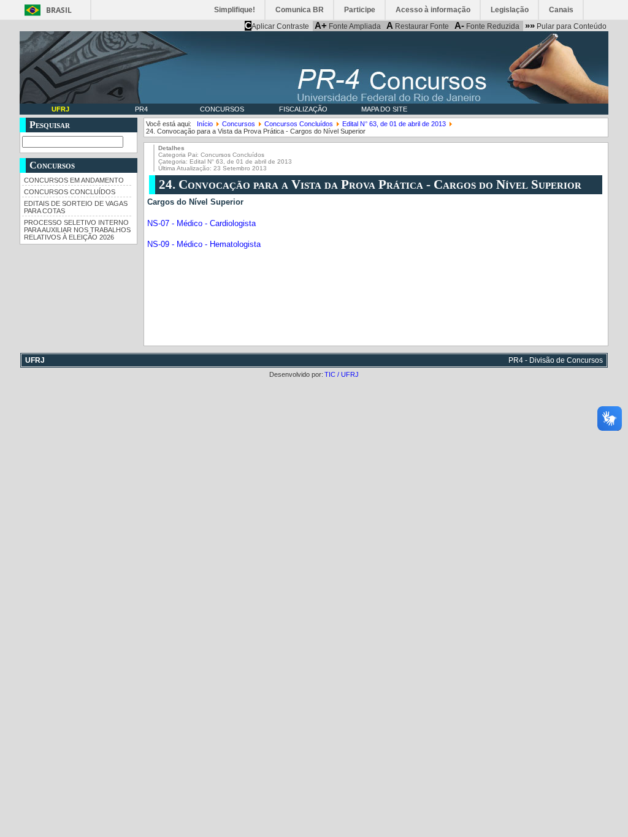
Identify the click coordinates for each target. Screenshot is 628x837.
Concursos (222, 109)
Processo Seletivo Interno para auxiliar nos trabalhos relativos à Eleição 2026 (77, 230)
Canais (561, 10)
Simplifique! (234, 10)
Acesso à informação (433, 10)
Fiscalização (303, 109)
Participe (359, 10)
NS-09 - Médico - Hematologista (204, 244)
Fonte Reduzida (486, 26)
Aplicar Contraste (277, 26)
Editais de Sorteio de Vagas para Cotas (76, 207)
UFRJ (60, 109)
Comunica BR (299, 10)
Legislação (510, 10)
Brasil (59, 10)
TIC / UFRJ (341, 374)
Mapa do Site (384, 109)
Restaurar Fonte (417, 26)
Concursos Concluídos (69, 191)
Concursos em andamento (74, 180)
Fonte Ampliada (348, 26)
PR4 (141, 109)
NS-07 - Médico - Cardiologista (201, 223)
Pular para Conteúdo (566, 26)
